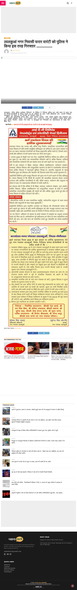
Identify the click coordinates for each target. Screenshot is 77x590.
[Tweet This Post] (38, 107)
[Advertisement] (38, 20)
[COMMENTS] (49, 107)
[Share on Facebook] (27, 107)
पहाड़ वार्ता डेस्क (16, 50)
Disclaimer (8, 572)
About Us (7, 565)
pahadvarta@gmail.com (12, 551)
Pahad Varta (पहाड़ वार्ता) (40, 582)
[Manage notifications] (72, 585)
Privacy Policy (9, 570)
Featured (18, 328)
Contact (7, 566)
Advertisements (9, 568)
